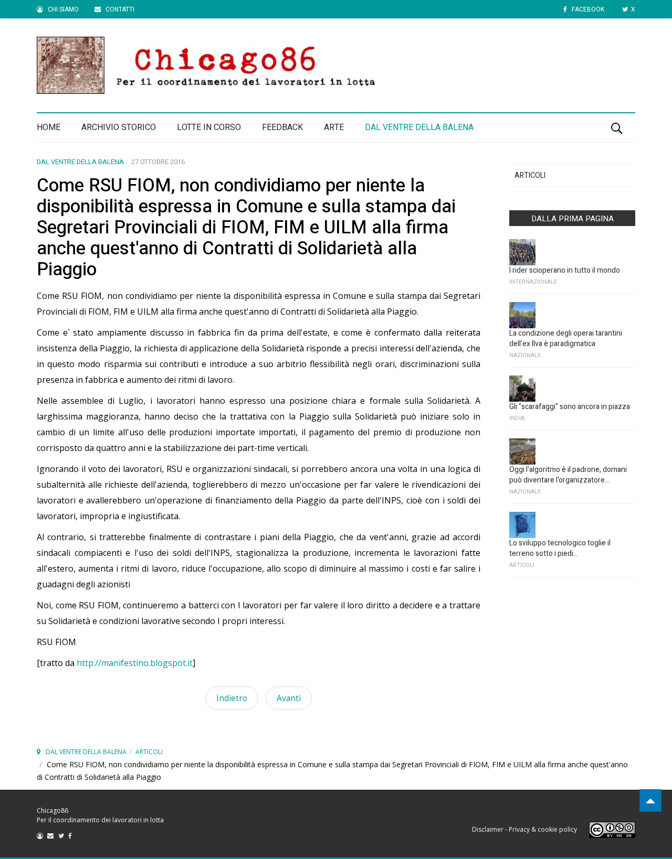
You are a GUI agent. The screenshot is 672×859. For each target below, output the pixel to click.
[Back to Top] (650, 800)
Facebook (587, 9)
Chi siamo (62, 9)
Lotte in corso (209, 127)
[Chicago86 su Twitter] (63, 835)
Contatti (119, 9)
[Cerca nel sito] (616, 127)
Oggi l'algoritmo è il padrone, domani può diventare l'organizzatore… (568, 475)
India (516, 418)
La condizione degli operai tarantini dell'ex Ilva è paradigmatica (565, 338)
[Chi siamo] (42, 835)
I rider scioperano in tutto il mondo (564, 270)
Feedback (282, 127)
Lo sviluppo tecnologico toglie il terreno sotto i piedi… (560, 548)
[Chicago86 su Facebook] (71, 835)
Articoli (529, 175)
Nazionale (525, 355)
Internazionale (533, 281)
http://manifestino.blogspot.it (135, 663)
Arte (334, 127)
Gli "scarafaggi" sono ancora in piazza (569, 406)
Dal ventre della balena (419, 127)
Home (48, 127)
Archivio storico (118, 127)
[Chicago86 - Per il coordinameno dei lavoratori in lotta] (336, 65)
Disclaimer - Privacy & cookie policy (524, 829)
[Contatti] (52, 835)
